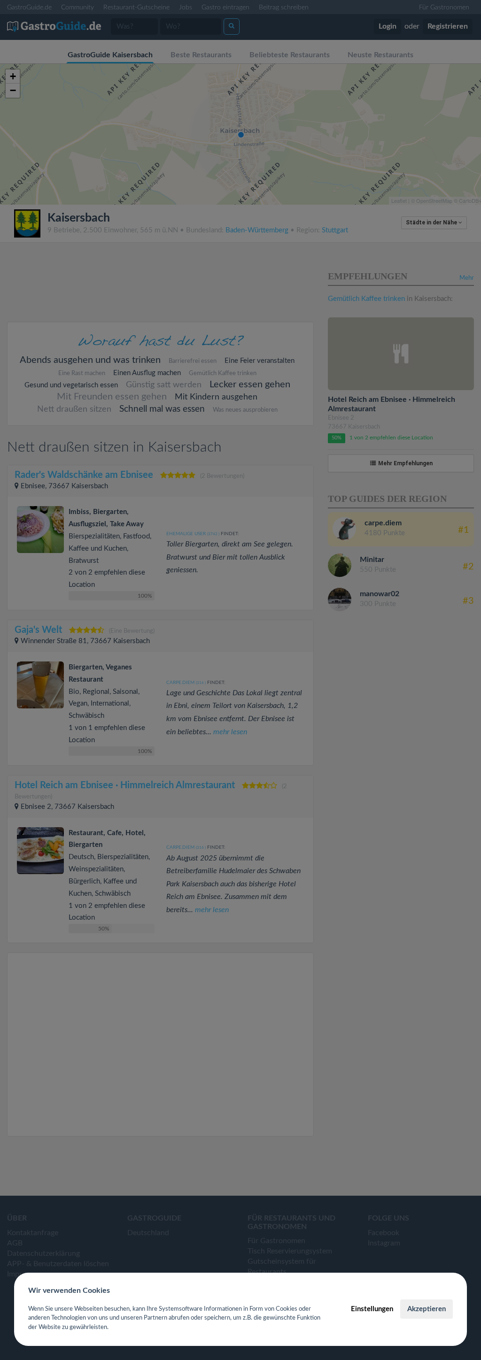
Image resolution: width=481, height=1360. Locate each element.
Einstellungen (372, 1309)
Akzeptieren (426, 1309)
